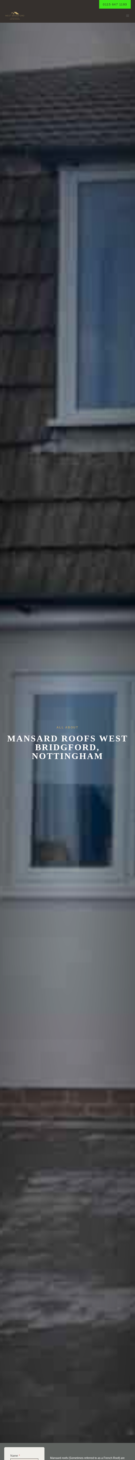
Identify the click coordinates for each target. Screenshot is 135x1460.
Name (15, 1455)
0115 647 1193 (115, 4)
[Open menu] (127, 15)
